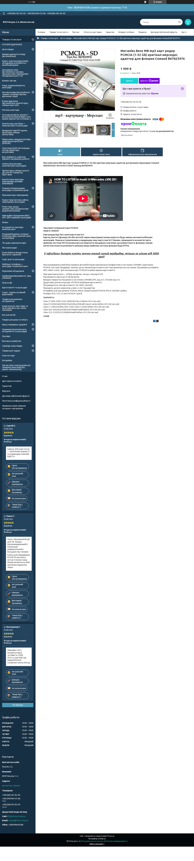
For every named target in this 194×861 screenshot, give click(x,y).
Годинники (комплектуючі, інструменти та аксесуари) (14, 330)
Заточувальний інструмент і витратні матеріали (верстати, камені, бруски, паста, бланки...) (16, 117)
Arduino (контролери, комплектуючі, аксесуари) (14, 165)
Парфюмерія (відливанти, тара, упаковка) (16, 277)
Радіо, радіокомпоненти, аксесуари (13, 86)
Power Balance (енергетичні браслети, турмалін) (15, 253)
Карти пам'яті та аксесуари (14, 287)
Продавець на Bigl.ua (97, 839)
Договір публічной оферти (16, 396)
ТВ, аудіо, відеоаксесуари (14, 243)
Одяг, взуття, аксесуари (13, 259)
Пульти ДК (7, 283)
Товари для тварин (11, 351)
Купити (129, 81)
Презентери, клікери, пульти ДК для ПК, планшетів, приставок (15, 172)
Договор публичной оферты (164, 32)
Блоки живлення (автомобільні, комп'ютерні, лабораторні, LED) (15, 103)
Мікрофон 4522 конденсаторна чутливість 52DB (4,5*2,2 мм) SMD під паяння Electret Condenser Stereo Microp (18, 656)
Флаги (5, 222)
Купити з (144, 81)
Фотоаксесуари (9, 248)
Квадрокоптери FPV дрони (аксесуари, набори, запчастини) (14, 132)
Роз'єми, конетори (10, 110)
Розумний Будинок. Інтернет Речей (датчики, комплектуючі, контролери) (16, 236)
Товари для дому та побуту (15, 320)
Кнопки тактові (9, 81)
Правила (142, 32)
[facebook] (154, 321)
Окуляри (6, 336)
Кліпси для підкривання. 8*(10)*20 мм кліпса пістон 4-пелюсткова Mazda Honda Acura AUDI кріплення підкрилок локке (18, 561)
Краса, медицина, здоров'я (14, 324)
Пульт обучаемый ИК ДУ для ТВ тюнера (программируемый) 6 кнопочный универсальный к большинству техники (18, 545)
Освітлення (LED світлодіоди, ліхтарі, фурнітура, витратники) (16, 150)
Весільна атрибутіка (11, 341)
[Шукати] (179, 22)
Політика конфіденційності (16, 401)
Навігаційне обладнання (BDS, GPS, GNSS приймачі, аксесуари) (16, 216)
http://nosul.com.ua (16, 816)
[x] (157, 321)
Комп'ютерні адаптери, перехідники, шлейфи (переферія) (13, 181)
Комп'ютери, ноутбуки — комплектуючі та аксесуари (15, 125)
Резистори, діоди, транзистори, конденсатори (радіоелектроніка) (15, 209)
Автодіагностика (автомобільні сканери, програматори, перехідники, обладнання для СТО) (15, 73)
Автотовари (66, 38)
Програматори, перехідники (15, 195)
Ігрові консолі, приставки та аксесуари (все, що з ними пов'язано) (15, 308)
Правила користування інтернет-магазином (14, 407)
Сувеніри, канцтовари (12, 346)
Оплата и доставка (93, 32)
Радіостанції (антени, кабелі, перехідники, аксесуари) (15, 201)
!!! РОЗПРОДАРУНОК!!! (12, 44)
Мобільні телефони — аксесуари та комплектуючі (15, 265)
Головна (41, 32)
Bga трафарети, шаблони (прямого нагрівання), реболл (15, 158)
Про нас (75, 32)
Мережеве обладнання (13, 271)
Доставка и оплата (11, 381)
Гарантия (110, 32)
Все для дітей (8, 315)
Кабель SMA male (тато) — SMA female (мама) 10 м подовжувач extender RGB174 (18, 453)
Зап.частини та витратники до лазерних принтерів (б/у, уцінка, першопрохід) (16, 367)
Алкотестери (8, 355)
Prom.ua (111, 836)
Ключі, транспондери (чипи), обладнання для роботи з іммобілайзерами (15, 63)
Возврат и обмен (126, 32)
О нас (5, 376)
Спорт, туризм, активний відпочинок (13, 293)
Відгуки (6, 391)
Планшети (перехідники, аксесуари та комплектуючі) (15, 189)
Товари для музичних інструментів (12, 300)
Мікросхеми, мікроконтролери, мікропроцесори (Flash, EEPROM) (16, 141)
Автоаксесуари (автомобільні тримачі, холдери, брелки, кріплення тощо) (16, 94)
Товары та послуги (11, 39)
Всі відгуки (18, 705)
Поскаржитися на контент (93, 841)
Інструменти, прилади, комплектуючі (12, 228)
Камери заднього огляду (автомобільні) (13, 55)
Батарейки (7, 360)
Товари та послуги (58, 32)
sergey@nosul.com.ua (18, 820)
